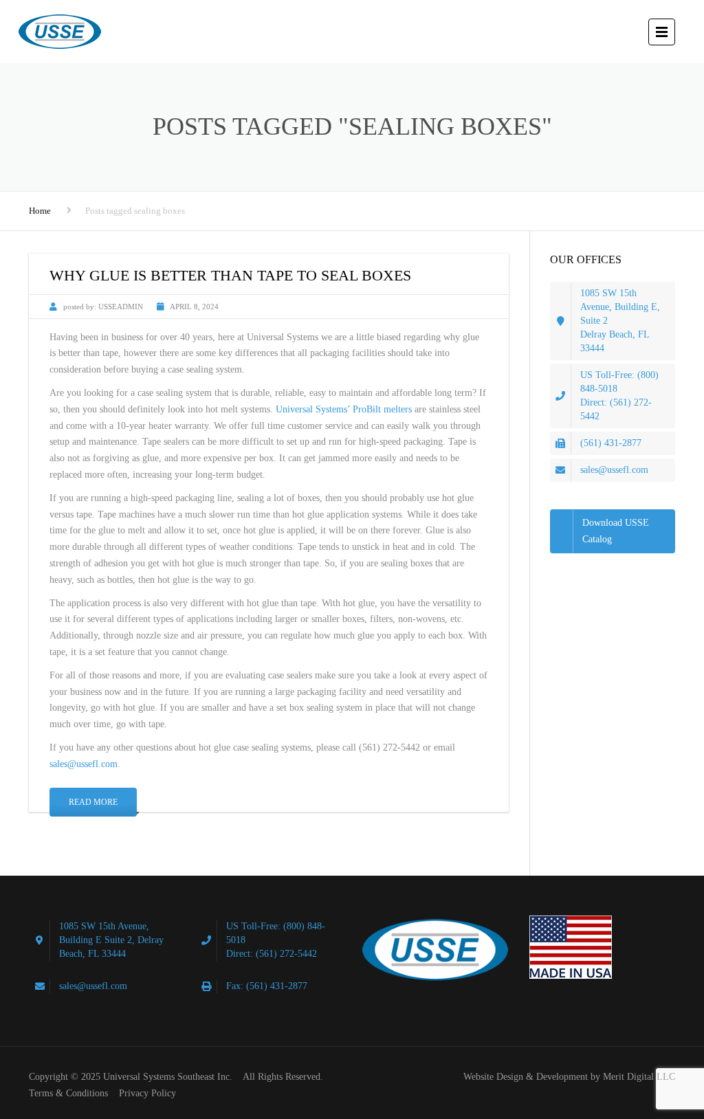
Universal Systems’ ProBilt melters (344, 409)
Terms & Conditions (68, 1093)
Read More (93, 802)
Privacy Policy (147, 1093)
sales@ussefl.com (84, 764)
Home (40, 211)
